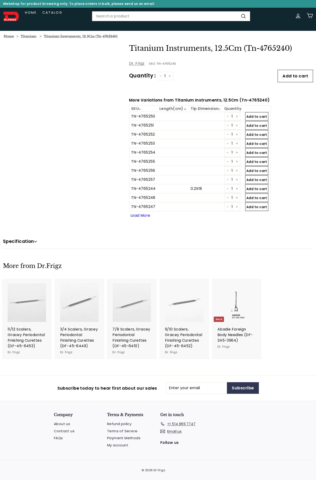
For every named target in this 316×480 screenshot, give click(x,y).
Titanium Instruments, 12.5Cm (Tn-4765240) (81, 36)
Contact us (64, 431)
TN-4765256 (143, 170)
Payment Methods (123, 437)
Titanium (28, 36)
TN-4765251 (142, 125)
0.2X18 (196, 188)
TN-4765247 (143, 206)
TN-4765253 (143, 143)
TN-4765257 (143, 179)
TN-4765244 (143, 188)
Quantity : (142, 75)
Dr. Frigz (137, 63)
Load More (140, 215)
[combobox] (171, 16)
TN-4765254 (143, 152)
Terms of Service (122, 431)
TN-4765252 (143, 134)
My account (117, 445)
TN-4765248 (143, 197)
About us (62, 423)
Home (31, 12)
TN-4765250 (143, 116)
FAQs (58, 437)
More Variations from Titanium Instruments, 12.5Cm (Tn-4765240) (199, 100)
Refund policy (119, 423)
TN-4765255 (143, 161)
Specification (18, 241)
